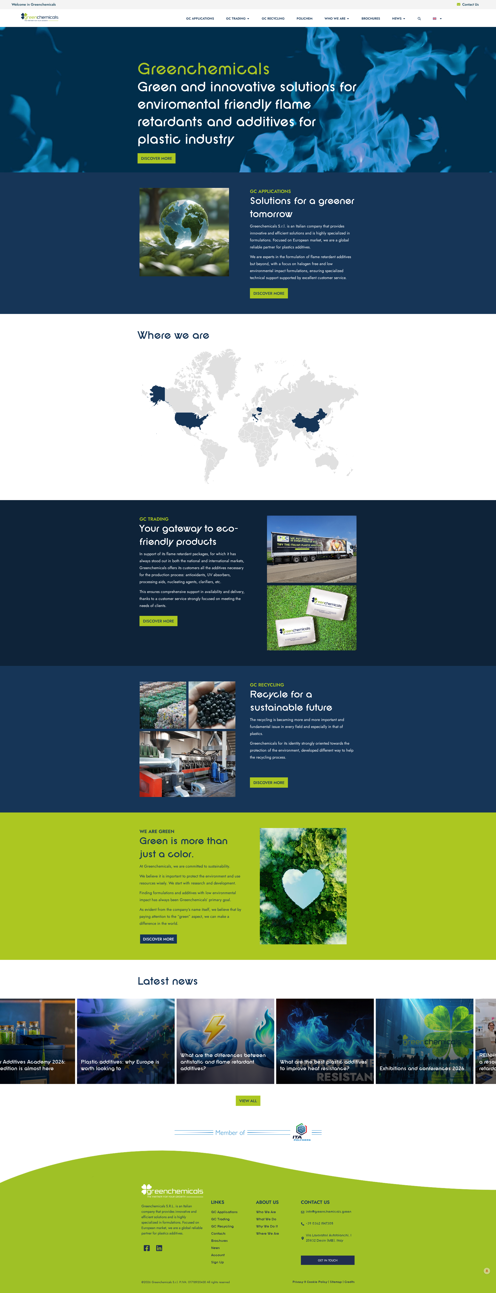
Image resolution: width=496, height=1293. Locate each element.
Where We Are (267, 1233)
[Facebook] (146, 1248)
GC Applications (224, 1212)
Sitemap (336, 1282)
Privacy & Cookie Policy (310, 1282)
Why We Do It (267, 1226)
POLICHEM (305, 18)
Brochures (371, 18)
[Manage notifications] (487, 1271)
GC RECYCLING (273, 18)
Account (218, 1255)
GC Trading (220, 1219)
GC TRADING (236, 18)
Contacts (218, 1233)
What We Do (266, 1219)
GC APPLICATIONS (200, 18)
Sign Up (217, 1262)
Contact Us (470, 4)
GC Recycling (222, 1226)
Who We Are (335, 18)
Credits (349, 1282)
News (397, 18)
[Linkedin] (159, 1248)
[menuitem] (437, 18)
